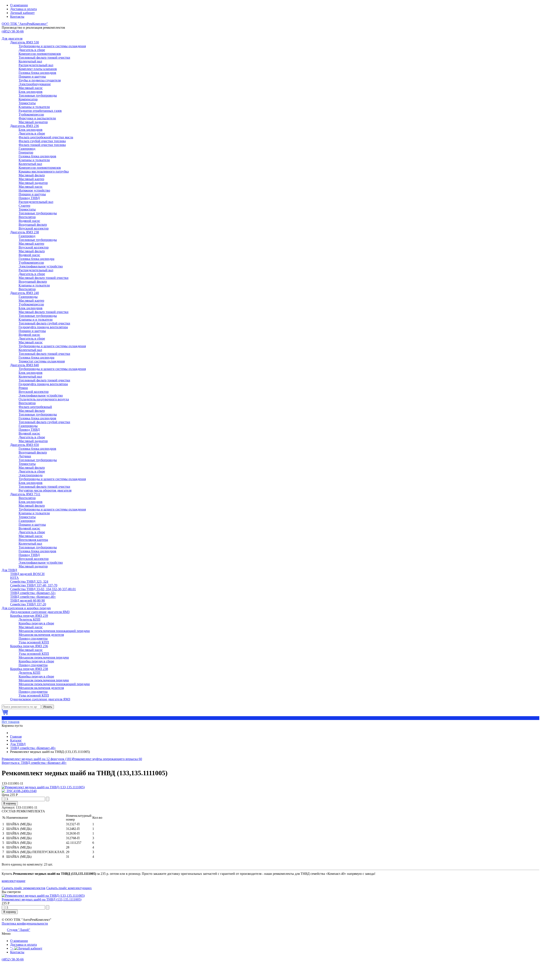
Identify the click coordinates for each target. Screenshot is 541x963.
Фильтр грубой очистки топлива (42, 141)
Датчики (25, 456)
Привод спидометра (33, 638)
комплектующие (13, 881)
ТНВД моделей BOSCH (27, 574)
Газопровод (27, 148)
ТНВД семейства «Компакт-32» (33, 593)
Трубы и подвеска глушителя (40, 80)
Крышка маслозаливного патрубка (44, 171)
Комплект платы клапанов (38, 69)
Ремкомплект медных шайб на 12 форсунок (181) (37, 759)
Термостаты (27, 103)
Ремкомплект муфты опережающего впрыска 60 (107, 759)
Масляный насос (31, 88)
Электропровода (30, 475)
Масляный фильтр (32, 175)
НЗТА (14, 577)
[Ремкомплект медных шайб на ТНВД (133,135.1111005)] (43, 787)
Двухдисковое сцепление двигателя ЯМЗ (40, 612)
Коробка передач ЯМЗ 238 (29, 669)
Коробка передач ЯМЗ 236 (29, 646)
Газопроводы (28, 296)
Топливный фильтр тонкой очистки (44, 57)
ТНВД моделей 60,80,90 (27, 600)
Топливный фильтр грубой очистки (44, 323)
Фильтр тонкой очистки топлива (42, 145)
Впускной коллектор (34, 228)
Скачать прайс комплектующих (69, 888)
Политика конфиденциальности (25, 923)
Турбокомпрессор (31, 114)
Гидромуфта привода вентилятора (43, 327)
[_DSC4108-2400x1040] (19, 791)
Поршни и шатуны (32, 76)
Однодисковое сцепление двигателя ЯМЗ (40, 699)
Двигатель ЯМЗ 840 (24, 365)
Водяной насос (29, 221)
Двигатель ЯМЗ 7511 (25, 494)
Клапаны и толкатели (34, 107)
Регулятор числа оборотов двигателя (45, 490)
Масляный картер (31, 179)
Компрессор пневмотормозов (40, 53)
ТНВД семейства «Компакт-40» (33, 596)
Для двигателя (12, 38)
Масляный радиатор (33, 122)
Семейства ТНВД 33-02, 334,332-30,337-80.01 (43, 589)
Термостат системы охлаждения (42, 361)
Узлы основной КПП (34, 642)
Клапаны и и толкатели (36, 319)
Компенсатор (28, 99)
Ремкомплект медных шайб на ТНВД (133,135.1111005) (41, 899)
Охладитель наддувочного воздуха (44, 399)
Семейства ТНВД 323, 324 (29, 581)
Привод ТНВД (29, 198)
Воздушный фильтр (33, 224)
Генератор (26, 152)
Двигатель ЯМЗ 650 (24, 445)
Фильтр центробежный (35, 407)
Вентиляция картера (33, 540)
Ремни (23, 388)
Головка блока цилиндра (36, 259)
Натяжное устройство (34, 190)
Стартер (24, 205)
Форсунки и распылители (37, 118)
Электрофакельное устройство (41, 266)
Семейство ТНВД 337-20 (28, 604)
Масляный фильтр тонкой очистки (43, 278)
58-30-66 (13, 31)
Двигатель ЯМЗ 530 (24, 42)
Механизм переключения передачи (44, 657)
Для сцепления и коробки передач (26, 608)
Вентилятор (27, 217)
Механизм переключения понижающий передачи (54, 631)
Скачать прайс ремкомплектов (23, 888)
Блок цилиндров (30, 91)
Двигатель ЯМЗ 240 (24, 293)
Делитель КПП (29, 619)
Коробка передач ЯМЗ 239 (29, 615)
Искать (47, 706)
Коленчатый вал (30, 61)
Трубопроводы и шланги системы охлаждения (52, 46)
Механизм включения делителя (41, 634)
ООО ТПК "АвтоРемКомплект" (25, 24)
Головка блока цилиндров (37, 72)
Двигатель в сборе (32, 50)
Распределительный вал (36, 65)
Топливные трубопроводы (38, 95)
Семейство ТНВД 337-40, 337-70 (33, 585)
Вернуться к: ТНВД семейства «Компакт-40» (34, 762)
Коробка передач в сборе (36, 623)
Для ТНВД (9, 570)
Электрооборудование (35, 84)
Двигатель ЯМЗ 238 (24, 232)
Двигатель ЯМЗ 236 (24, 126)
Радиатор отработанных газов (40, 110)
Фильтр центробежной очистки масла (46, 137)
